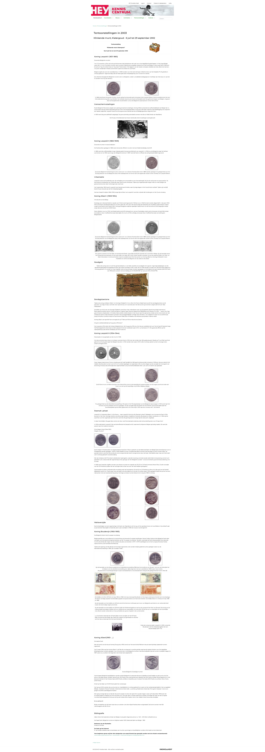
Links (170, 3)
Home (94, 26)
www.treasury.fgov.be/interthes (103, 735)
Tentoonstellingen (102, 26)
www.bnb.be (116, 735)
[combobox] (165, 18)
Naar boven (97, 742)
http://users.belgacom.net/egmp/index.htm (132, 735)
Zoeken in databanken (160, 3)
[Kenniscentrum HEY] (132, 10)
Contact (149, 3)
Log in (143, 3)
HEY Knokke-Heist (134, 3)
